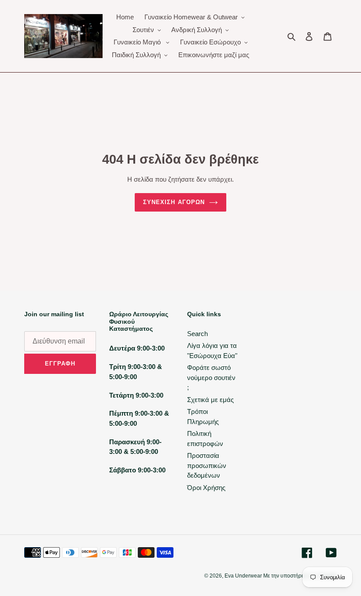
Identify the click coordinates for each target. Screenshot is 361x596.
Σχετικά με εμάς (210, 399)
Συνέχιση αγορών (174, 202)
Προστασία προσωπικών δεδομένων (206, 465)
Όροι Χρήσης (206, 487)
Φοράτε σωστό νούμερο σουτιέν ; (211, 377)
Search (197, 333)
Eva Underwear (244, 576)
